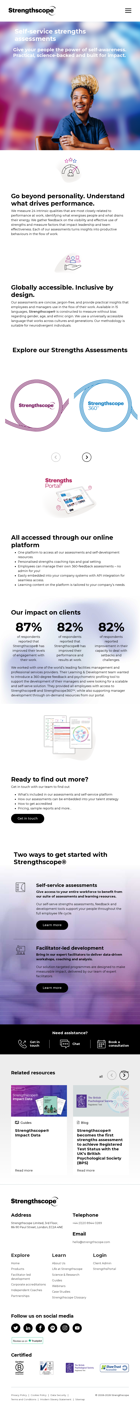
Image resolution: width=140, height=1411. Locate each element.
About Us (58, 1263)
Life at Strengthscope (67, 1269)
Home (15, 1263)
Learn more (25, 415)
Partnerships (20, 1296)
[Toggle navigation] (128, 10)
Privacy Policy (19, 1395)
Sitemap (80, 1399)
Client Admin (102, 1263)
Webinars (59, 1286)
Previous (56, 457)
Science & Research (65, 1274)
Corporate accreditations (28, 1284)
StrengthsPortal (104, 1269)
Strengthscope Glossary (69, 1297)
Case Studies (61, 1291)
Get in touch (28, 818)
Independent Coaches (26, 1290)
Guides (57, 1280)
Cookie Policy (38, 1395)
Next (87, 457)
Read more (24, 1170)
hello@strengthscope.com (91, 1242)
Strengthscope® (42, 312)
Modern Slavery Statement (55, 1399)
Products (17, 1269)
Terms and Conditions (23, 1399)
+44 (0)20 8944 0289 (87, 1223)
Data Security (58, 1395)
